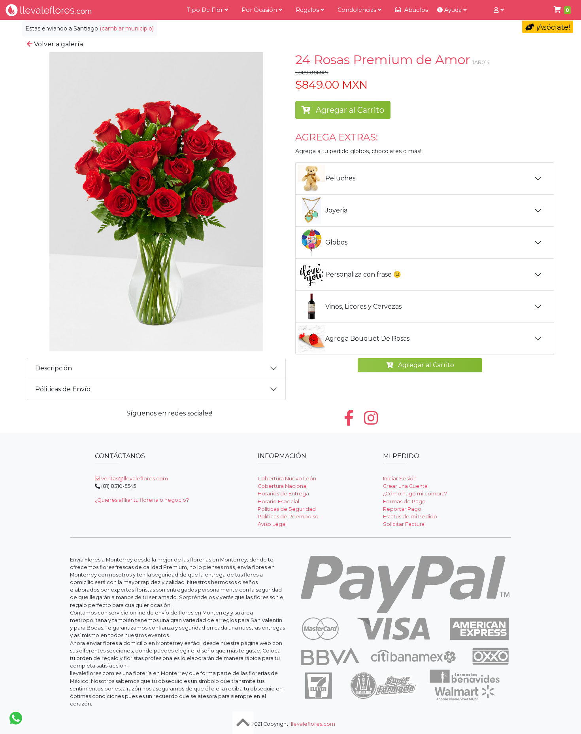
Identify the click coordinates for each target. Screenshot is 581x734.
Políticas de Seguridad (287, 509)
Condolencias (358, 9)
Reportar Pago (402, 509)
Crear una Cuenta (405, 486)
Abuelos (415, 9)
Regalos (308, 9)
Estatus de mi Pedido (410, 517)
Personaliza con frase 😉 (363, 274)
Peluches (340, 178)
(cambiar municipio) (127, 28)
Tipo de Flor (205, 9)
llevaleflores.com (313, 724)
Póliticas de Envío (63, 389)
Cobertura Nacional (282, 486)
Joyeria (336, 210)
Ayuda (453, 9)
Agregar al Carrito (349, 110)
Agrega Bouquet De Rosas (367, 338)
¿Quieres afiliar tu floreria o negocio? (142, 500)
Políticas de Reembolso (288, 517)
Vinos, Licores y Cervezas (363, 306)
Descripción (53, 368)
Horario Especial (278, 502)
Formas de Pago (404, 502)
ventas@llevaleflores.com (134, 479)
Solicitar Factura (403, 524)
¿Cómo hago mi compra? (415, 494)
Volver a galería (57, 44)
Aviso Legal (272, 524)
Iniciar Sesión (400, 479)
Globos (336, 242)
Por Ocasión (260, 9)
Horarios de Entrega (283, 494)
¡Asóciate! (552, 27)
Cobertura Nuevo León (287, 479)
